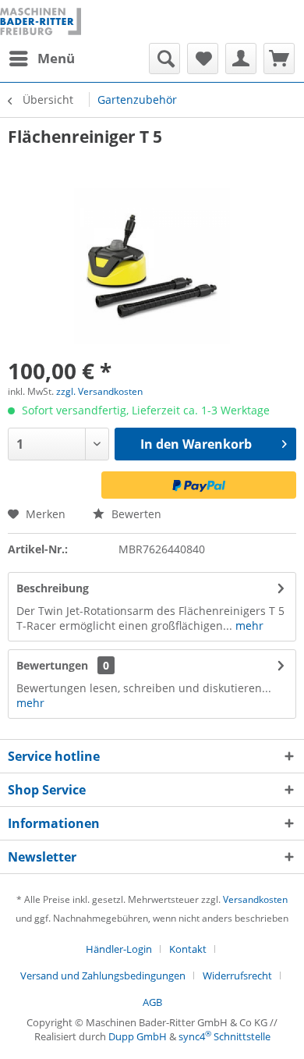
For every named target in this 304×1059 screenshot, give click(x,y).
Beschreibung (52, 588)
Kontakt (188, 949)
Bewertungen (52, 665)
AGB (152, 1002)
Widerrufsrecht (237, 975)
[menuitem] (41, 58)
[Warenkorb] (279, 58)
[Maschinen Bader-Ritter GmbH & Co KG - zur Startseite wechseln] (40, 21)
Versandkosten (255, 899)
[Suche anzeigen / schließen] (164, 58)
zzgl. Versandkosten (99, 391)
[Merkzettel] (202, 58)
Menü (56, 58)
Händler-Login (119, 949)
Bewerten (134, 513)
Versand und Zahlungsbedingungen (103, 975)
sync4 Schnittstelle (224, 1036)
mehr (247, 625)
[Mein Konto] (240, 58)
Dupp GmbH (137, 1036)
